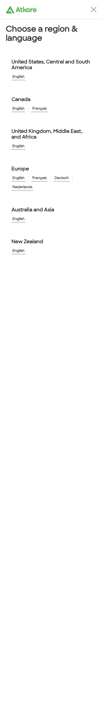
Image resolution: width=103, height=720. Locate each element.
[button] (93, 9)
